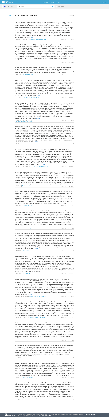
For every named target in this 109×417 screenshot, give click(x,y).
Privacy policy (41, 415)
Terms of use (48, 415)
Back (11, 15)
